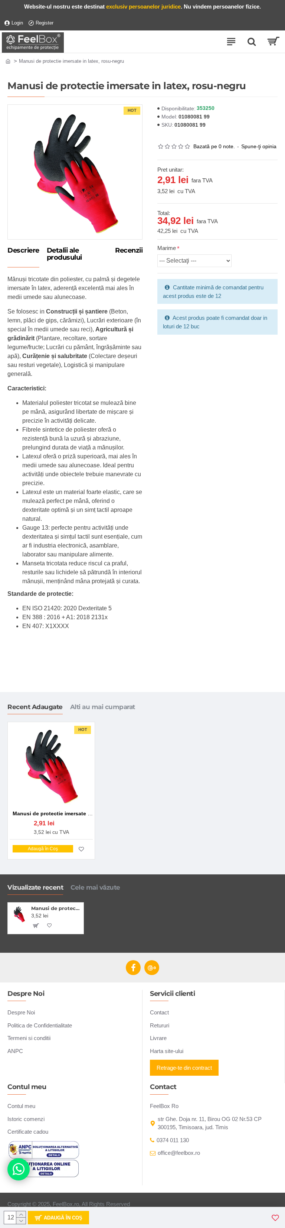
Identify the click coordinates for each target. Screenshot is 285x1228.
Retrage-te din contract (184, 1068)
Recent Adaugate (35, 707)
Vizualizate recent (35, 887)
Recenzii (128, 250)
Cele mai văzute (95, 887)
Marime (166, 248)
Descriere (23, 250)
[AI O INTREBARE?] (18, 1169)
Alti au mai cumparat (102, 707)
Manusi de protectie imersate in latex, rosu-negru (56, 908)
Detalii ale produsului (64, 254)
